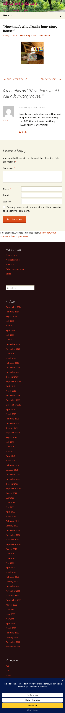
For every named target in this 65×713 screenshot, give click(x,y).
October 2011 (12, 483)
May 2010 (10, 563)
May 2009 (10, 618)
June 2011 (10, 502)
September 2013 (13, 404)
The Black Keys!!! (15, 79)
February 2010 (12, 577)
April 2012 (10, 456)
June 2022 (10, 339)
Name (7, 188)
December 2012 (13, 423)
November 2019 (13, 372)
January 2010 (12, 581)
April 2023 (10, 330)
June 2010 (10, 558)
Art (7, 666)
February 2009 (12, 632)
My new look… (51, 79)
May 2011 (10, 507)
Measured (10, 264)
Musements (11, 255)
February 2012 (12, 465)
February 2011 (12, 521)
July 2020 (10, 353)
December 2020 (13, 344)
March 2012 (11, 460)
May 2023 (10, 325)
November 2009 (13, 590)
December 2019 (13, 367)
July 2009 (10, 609)
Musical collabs (13, 259)
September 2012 (13, 432)
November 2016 (13, 395)
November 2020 (13, 349)
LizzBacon (45, 35)
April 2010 (10, 567)
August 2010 (11, 549)
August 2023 (11, 316)
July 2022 (10, 335)
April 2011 (10, 511)
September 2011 (13, 488)
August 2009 (11, 604)
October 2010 (12, 539)
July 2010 (10, 553)
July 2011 (10, 497)
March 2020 (11, 358)
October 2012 (12, 428)
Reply (24, 132)
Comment (9, 168)
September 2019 (13, 381)
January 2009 (12, 637)
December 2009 (13, 586)
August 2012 (11, 437)
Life (7, 670)
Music (8, 675)
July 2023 (10, 321)
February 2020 (12, 363)
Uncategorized (29, 35)
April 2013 (10, 409)
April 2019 (10, 386)
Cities (8, 273)
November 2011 (13, 479)
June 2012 (10, 446)
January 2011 (12, 525)
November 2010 (13, 535)
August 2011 (11, 493)
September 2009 (13, 600)
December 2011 (13, 474)
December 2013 (13, 400)
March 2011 (11, 516)
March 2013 (11, 414)
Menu (6, 15)
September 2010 (13, 544)
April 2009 (10, 623)
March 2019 (11, 390)
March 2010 (11, 572)
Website (7, 201)
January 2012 (12, 470)
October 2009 (12, 595)
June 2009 (10, 614)
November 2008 (13, 646)
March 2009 (11, 628)
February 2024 (12, 311)
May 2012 (10, 451)
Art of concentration (15, 269)
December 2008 (13, 642)
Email (7, 195)
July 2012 (10, 442)
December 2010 (13, 530)
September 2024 (13, 307)
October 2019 (12, 376)
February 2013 (12, 418)
